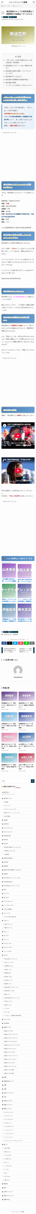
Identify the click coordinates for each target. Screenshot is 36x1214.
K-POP (6, 843)
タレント (6, 931)
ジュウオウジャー (9, 1126)
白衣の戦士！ (8, 816)
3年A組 (6, 802)
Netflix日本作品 (8, 858)
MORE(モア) (7, 973)
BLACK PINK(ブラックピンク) (12, 847)
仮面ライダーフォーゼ (10, 1066)
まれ (5, 1173)
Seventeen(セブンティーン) (11, 998)
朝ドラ (6, 1144)
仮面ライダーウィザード (11, 1038)
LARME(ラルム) (8, 966)
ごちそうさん (8, 1155)
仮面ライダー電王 (9, 1073)
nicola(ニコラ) (8, 976)
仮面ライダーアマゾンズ (11, 1034)
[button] (4, 643)
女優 (5, 1089)
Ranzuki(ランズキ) (9, 990)
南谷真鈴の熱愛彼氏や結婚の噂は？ (17, 79)
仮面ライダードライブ (10, 1059)
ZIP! (5, 889)
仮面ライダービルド (9, 1062)
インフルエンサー (9, 905)
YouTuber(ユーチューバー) (11, 885)
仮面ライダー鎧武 (9, 1070)
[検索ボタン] (34, 2)
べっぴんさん (8, 1166)
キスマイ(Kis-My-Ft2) (10, 916)
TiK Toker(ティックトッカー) (12, 878)
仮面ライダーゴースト (10, 1048)
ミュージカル (7, 951)
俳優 (5, 1077)
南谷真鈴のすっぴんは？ (14, 76)
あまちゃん (7, 1151)
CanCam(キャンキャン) (10, 959)
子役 (5, 1097)
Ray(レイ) (7, 994)
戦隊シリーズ (7, 1108)
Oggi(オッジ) (7, 983)
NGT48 (6, 862)
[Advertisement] (18, 157)
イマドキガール (8, 901)
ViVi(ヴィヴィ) (8, 1001)
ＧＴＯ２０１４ (8, 832)
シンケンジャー (8, 1130)
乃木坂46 (6, 1023)
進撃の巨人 (7, 1199)
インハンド (7, 805)
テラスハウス (7, 943)
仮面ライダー (7, 1027)
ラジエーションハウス (10, 809)
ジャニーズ (7, 913)
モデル (6, 955)
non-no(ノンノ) (8, 980)
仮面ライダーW (8, 1031)
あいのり (6, 897)
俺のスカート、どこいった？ (12, 812)
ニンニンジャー (8, 1137)
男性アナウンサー (9, 1195)
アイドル (6, 893)
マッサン (6, 1169)
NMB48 (6, 866)
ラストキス (7, 1019)
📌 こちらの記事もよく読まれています (20, 85)
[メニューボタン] (2, 2)
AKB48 (6, 820)
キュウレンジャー (9, 1112)
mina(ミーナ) (7, 969)
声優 (5, 1085)
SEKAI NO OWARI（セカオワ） (13, 870)
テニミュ (6, 939)
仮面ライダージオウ (9, 1052)
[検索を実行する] (33, 781)
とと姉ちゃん (8, 1158)
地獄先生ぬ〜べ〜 (9, 1081)
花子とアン (7, 1180)
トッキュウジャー (9, 1133)
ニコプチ (6, 1008)
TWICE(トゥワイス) (9, 851)
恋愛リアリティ (8, 1104)
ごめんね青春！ (8, 909)
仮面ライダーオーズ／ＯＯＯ (12, 1045)
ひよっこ (6, 1162)
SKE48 (6, 874)
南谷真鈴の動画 (11, 82)
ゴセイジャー (8, 1123)
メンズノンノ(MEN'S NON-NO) (12, 1015)
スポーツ (6, 17)
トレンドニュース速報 (18, 2)
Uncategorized (8, 881)
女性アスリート (12, 17)
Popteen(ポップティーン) (11, 987)
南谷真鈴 (15, 634)
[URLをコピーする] (32, 643)
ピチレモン (7, 1012)
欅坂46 (6, 1184)
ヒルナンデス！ (8, 947)
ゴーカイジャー (8, 1116)
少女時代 (6, 854)
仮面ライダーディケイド (11, 1055)
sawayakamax (18, 677)
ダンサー (6, 935)
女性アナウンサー (9, 1093)
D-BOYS (6, 824)
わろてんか (7, 1176)
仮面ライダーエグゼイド (11, 1041)
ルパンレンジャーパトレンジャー (13, 1140)
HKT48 (6, 839)
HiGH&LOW (7, 835)
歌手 (5, 1187)
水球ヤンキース (8, 1191)
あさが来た (7, 1148)
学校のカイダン (8, 1101)
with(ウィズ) (7, 1005)
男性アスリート (8, 927)
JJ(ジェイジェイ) (9, 962)
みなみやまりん (8, 634)
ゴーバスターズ (8, 1119)
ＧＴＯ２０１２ (8, 828)
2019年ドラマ (8, 798)
